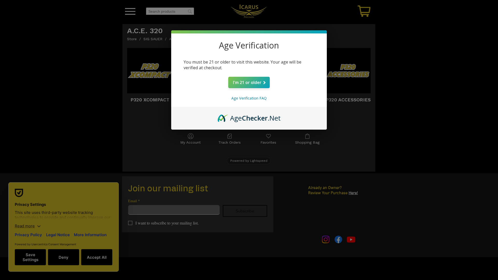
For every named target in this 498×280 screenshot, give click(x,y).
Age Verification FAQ (249, 98)
